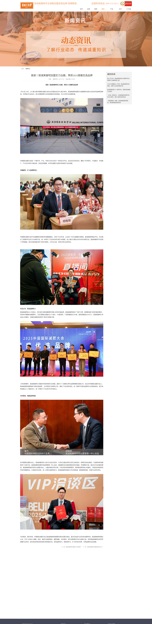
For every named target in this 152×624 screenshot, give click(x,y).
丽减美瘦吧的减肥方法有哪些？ (74, 547)
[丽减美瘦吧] (126, 3)
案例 (95, 9)
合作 (120, 9)
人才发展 (128, 9)
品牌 (88, 9)
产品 (111, 9)
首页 (81, 9)
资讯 (103, 9)
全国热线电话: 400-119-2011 (105, 3)
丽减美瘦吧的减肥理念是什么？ (95, 547)
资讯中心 (28, 68)
